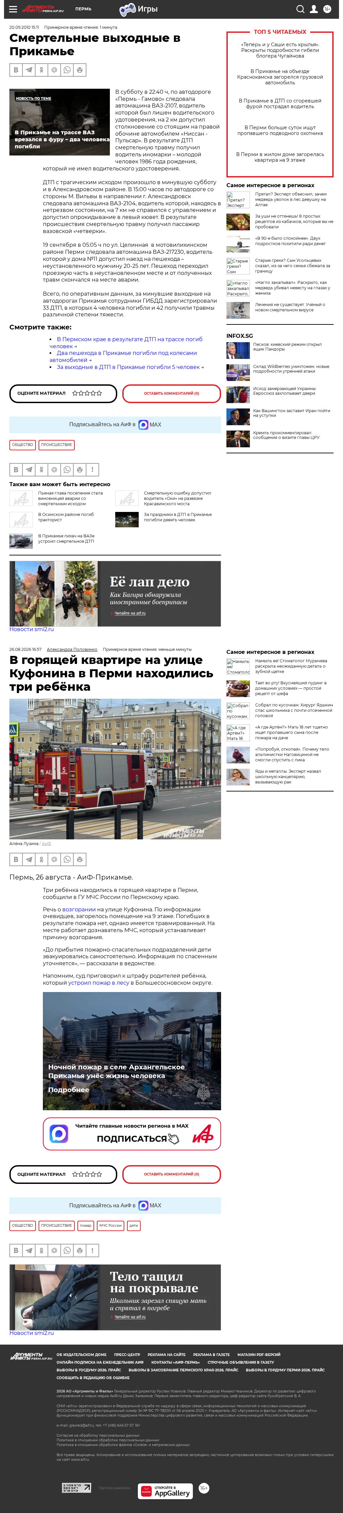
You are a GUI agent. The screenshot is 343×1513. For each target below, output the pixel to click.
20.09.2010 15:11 (24, 27)
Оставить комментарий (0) (171, 393)
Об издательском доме (82, 1355)
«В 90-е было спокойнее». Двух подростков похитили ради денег (290, 241)
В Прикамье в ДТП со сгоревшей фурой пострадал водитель (280, 103)
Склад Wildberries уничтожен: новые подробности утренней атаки (291, 369)
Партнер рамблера (114, 1488)
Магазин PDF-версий (258, 1355)
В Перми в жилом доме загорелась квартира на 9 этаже (280, 157)
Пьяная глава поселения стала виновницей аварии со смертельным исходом (70, 498)
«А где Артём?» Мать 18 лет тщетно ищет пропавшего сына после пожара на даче (291, 732)
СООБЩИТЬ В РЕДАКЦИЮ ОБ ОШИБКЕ (93, 1378)
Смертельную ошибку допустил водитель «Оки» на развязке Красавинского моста (177, 498)
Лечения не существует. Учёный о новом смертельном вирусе (290, 307)
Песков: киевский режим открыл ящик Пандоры (287, 347)
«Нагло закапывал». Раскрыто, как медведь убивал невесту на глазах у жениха (292, 288)
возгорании (79, 909)
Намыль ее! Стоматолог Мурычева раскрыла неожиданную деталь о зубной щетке (291, 666)
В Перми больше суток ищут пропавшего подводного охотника (280, 130)
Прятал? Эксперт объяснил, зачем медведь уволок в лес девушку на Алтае (291, 199)
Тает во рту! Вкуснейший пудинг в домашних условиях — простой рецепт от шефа (291, 688)
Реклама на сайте (167, 1355)
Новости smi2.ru (31, 629)
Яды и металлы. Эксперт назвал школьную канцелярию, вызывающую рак (288, 776)
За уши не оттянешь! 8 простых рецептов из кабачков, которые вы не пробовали (294, 221)
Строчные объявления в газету (241, 1362)
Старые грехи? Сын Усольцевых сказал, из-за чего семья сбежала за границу (292, 266)
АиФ (46, 843)
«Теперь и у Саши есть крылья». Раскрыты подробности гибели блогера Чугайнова (280, 50)
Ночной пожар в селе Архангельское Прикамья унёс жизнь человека (116, 1071)
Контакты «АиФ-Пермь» (175, 1362)
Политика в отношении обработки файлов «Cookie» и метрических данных (123, 1445)
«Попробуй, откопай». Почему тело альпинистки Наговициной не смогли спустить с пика (292, 754)
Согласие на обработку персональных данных (98, 1435)
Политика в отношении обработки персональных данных (108, 1440)
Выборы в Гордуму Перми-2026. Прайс (285, 1370)
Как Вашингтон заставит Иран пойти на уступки (291, 413)
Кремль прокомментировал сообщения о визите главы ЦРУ (286, 435)
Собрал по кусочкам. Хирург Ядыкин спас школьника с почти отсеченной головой (294, 710)
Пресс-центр (127, 1355)
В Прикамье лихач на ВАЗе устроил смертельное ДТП (66, 538)
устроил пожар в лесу (98, 983)
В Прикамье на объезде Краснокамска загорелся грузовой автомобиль (280, 77)
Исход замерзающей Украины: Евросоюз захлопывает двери (285, 391)
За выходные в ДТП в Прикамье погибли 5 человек (128, 367)
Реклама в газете (211, 1355)
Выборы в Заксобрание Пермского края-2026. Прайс (183, 1370)
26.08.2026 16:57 (25, 649)
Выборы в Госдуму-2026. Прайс (89, 1370)
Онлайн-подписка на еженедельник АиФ (100, 1362)
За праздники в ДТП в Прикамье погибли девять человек (178, 517)
